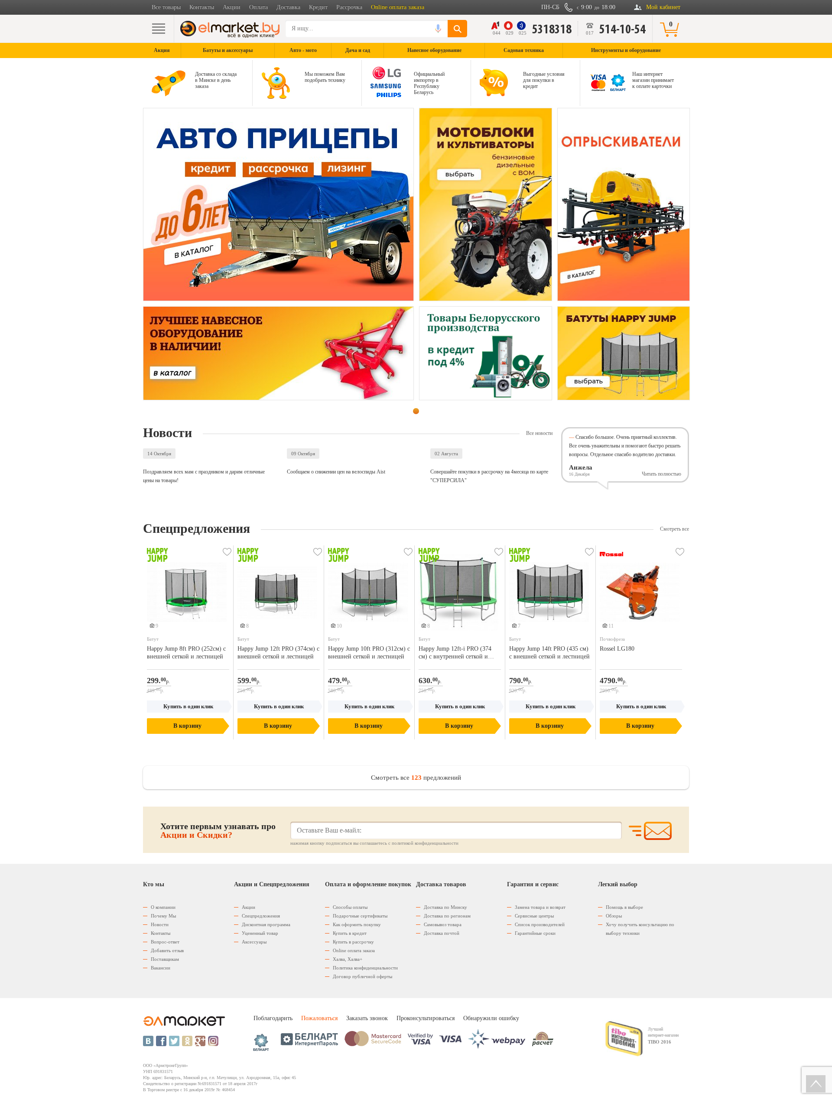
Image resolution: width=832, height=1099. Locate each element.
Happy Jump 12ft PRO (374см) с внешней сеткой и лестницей (278, 652)
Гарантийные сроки (535, 933)
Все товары (166, 7)
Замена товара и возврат (540, 907)
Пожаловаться (319, 1018)
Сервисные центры (534, 915)
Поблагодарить (273, 1018)
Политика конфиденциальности (365, 967)
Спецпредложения (261, 915)
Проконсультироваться (425, 1018)
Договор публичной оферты (362, 976)
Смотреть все (674, 529)
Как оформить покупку (357, 924)
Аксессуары (254, 941)
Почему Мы (163, 915)
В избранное (227, 552)
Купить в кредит (350, 933)
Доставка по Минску (445, 907)
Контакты (201, 7)
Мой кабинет (663, 7)
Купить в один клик (188, 706)
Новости (160, 924)
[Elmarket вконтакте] (148, 1041)
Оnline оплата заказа (354, 950)
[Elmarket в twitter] (174, 1041)
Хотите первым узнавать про (218, 830)
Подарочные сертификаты (360, 915)
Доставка (288, 7)
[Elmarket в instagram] (213, 1041)
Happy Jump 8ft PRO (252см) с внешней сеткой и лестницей (186, 652)
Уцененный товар (260, 933)
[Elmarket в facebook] (161, 1041)
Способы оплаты (350, 907)
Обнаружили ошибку (491, 1018)
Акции (231, 7)
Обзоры (614, 915)
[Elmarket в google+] (200, 1041)
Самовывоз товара (443, 924)
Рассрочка (349, 7)
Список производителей (540, 924)
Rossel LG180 (617, 648)
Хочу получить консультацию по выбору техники (640, 929)
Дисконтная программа (266, 924)
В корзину (187, 726)
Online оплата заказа (397, 7)
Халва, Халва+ (347, 959)
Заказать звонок (367, 1018)
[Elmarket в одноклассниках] (187, 1041)
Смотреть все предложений (416, 777)
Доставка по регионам (447, 915)
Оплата (258, 7)
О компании (163, 907)
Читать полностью (661, 474)
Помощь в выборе (624, 907)
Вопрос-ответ (165, 941)
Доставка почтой (441, 933)
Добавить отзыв (167, 950)
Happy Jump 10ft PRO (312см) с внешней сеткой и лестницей (369, 652)
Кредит (318, 7)
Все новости (539, 433)
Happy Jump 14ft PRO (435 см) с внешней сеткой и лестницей (549, 652)
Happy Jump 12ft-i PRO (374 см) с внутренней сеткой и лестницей (455, 653)
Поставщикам (165, 959)
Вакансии (160, 967)
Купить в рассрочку (353, 941)
